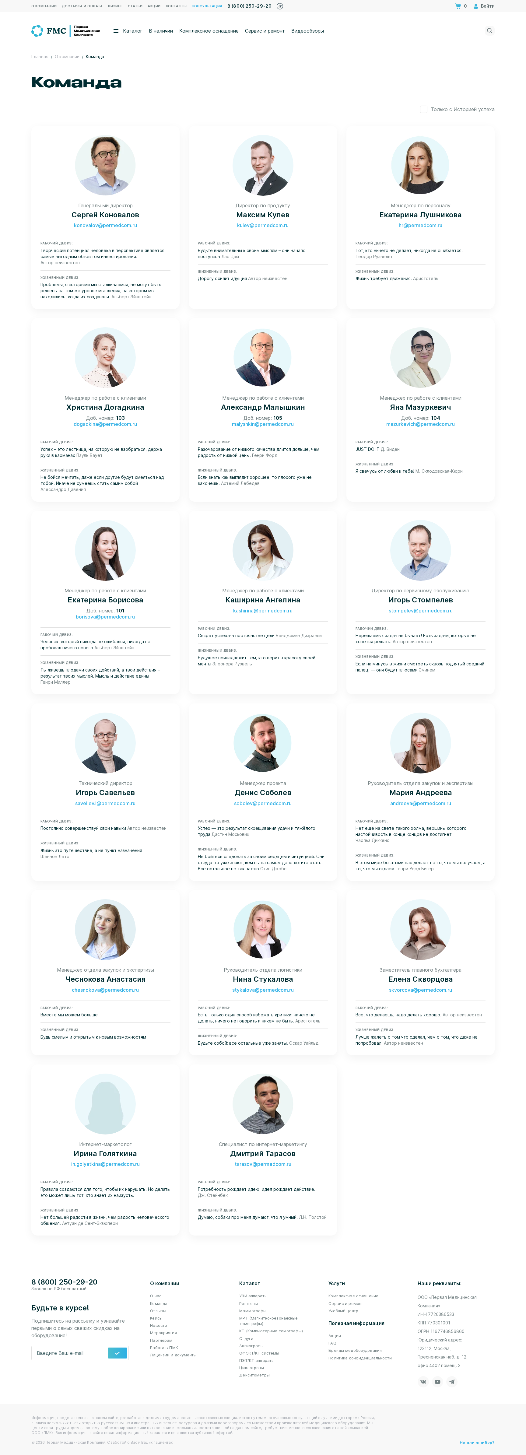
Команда (158, 1303)
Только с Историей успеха (463, 109)
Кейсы (156, 1318)
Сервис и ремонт (265, 31)
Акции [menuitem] (154, 6)
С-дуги (246, 1338)
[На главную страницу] (66, 30)
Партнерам (161, 1340)
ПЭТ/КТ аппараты (257, 1360)
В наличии (161, 31)
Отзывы (158, 1310)
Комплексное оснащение (209, 31)
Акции (334, 1335)
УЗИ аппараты (253, 1295)
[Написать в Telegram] (280, 4)
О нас (155, 1295)
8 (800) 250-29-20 (249, 6)
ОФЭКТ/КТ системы (259, 1353)
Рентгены (248, 1303)
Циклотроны (251, 1367)
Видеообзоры (307, 31)
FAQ (332, 1343)
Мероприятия (163, 1332)
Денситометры (254, 1375)
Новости (158, 1325)
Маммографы (252, 1310)
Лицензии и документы (173, 1354)
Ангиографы (251, 1345)
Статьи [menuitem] (135, 6)
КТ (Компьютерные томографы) (271, 1330)
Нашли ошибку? (477, 1442)
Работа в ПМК (164, 1347)
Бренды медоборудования (355, 1350)
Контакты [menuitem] (176, 6)
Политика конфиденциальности (360, 1357)
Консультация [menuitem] (207, 6)
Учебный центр (343, 1310)
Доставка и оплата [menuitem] (82, 6)
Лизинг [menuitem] (115, 6)
